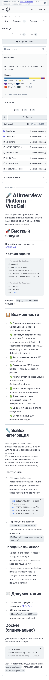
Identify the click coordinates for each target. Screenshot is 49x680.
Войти (42, 9)
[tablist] (21, 22)
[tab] (6, 21)
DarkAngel (8, 16)
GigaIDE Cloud (26, 41)
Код (27, 117)
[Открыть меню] (3, 9)
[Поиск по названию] (4, 117)
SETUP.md (10, 247)
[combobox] (24, 102)
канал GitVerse (26, 2)
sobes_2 (18, 16)
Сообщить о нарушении (17, 94)
